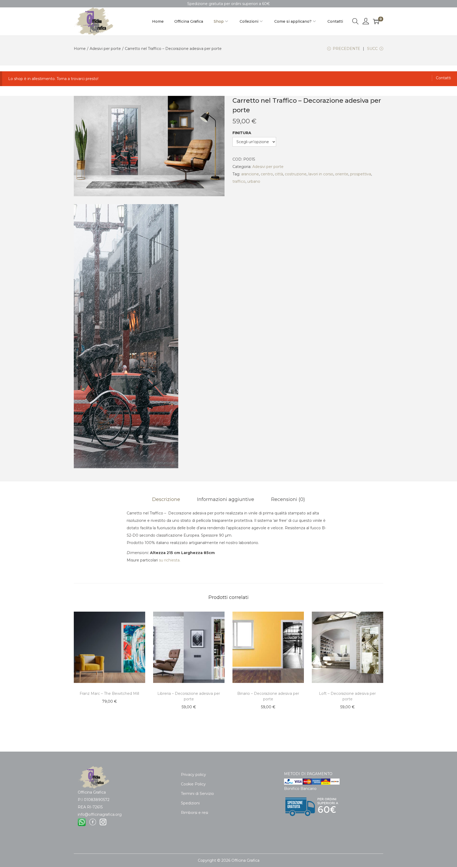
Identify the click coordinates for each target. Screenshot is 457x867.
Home (80, 48)
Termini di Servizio (197, 793)
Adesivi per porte (105, 48)
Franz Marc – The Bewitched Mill (109, 693)
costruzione (296, 174)
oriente (341, 174)
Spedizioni (190, 803)
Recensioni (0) (288, 499)
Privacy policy (193, 774)
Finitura (241, 132)
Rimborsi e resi (194, 812)
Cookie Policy (193, 784)
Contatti (443, 78)
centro (267, 174)
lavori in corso (320, 174)
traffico (238, 181)
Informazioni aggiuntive (225, 499)
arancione (250, 174)
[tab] (166, 499)
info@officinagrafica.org (100, 814)
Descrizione (166, 499)
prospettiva (360, 174)
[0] (376, 21)
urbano (253, 181)
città (279, 174)
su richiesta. (169, 560)
